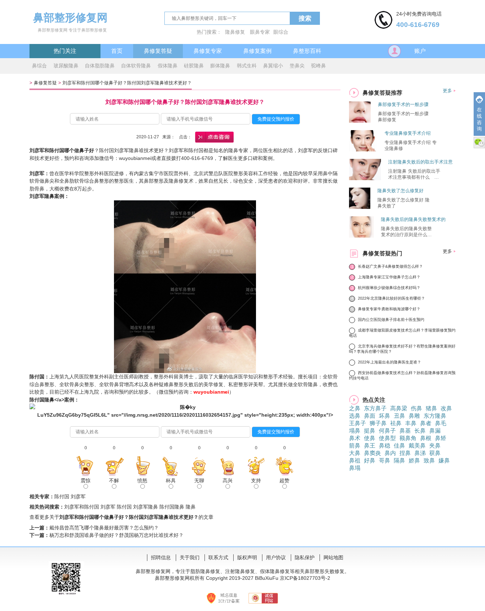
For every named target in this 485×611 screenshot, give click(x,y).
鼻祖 (354, 460)
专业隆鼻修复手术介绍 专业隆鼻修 (411, 145)
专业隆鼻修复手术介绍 (408, 133)
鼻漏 (435, 431)
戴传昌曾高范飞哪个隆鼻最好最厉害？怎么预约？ (104, 528)
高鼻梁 (398, 408)
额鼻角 (407, 438)
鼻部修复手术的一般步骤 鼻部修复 (403, 116)
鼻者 (425, 423)
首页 (116, 51)
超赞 (284, 480)
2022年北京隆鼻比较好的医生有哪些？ (391, 298)
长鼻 (420, 431)
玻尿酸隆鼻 (66, 65)
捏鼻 (405, 453)
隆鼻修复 (235, 32)
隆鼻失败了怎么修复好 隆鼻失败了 (403, 203)
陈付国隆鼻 (171, 507)
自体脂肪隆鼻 (100, 65)
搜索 (305, 18)
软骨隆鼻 (308, 384)
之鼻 (354, 408)
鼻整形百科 (307, 51)
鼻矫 (440, 438)
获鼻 (435, 453)
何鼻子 (387, 431)
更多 (447, 90)
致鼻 (429, 460)
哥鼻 (384, 460)
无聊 (199, 480)
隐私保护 (305, 557)
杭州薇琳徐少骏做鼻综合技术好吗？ (389, 287)
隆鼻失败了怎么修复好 (400, 190)
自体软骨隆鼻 (136, 65)
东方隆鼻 (435, 416)
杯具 (171, 480)
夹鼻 (435, 446)
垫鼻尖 (297, 65)
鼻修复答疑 (158, 51)
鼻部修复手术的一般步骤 (403, 104)
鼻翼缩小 (273, 65)
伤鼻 (416, 408)
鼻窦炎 (372, 453)
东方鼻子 (375, 408)
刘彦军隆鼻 (145, 507)
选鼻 (354, 416)
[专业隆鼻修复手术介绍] (363, 149)
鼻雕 (414, 416)
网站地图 (333, 557)
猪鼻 (431, 408)
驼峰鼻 (318, 65)
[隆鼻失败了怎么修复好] (359, 207)
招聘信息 (161, 557)
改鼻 (446, 408)
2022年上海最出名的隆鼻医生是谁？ (389, 362)
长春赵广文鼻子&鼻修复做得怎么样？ (390, 266)
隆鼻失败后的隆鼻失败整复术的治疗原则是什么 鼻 (407, 232)
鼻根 (425, 438)
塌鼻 (354, 431)
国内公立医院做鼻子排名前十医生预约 (391, 319)
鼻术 (354, 438)
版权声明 (247, 557)
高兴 (228, 480)
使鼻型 (387, 438)
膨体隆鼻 (220, 65)
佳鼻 (399, 446)
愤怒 (142, 480)
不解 (114, 480)
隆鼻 (191, 507)
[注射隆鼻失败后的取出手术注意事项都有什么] (365, 178)
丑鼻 (399, 416)
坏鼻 (384, 416)
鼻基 (405, 431)
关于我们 (190, 557)
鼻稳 (384, 446)
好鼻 (369, 460)
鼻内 (390, 453)
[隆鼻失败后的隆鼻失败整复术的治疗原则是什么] (361, 236)
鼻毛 (440, 423)
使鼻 (369, 438)
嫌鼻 (444, 460)
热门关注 (65, 51)
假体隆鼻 (168, 65)
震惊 (86, 480)
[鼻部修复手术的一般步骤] (360, 121)
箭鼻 (354, 446)
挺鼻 (369, 431)
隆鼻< (50, 399)
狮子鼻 (378, 423)
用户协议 (276, 557)
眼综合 (280, 32)
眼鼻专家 (260, 32)
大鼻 (354, 453)
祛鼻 (396, 423)
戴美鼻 (417, 446)
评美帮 (255, 384)
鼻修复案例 (257, 51)
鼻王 (369, 446)
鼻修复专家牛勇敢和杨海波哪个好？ (389, 309)
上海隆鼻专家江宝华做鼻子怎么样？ (389, 277)
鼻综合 (39, 65)
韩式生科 (247, 65)
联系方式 (218, 557)
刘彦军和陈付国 (81, 507)
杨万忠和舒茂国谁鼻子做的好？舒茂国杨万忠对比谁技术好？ (116, 535)
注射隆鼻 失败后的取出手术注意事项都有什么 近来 (414, 174)
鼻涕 (420, 453)
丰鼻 (410, 423)
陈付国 (36, 376)
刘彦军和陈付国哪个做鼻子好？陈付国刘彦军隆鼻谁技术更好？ (127, 82)
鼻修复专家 (208, 51)
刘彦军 (36, 173)
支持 (256, 480)
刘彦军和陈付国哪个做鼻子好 (61, 150)
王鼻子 (357, 423)
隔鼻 (399, 460)
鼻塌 (354, 468)
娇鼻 (414, 460)
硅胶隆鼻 (194, 65)
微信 (479, 142)
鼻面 (369, 416)
